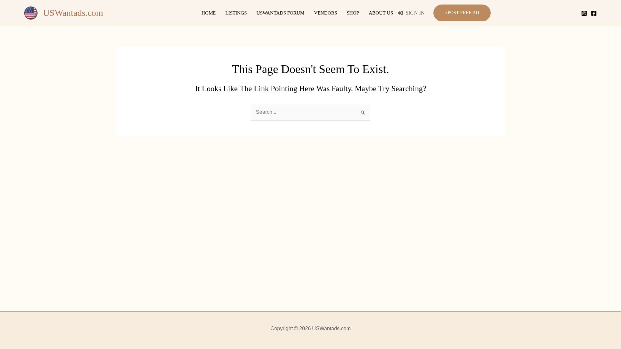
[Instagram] (584, 13)
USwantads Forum (280, 13)
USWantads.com (73, 13)
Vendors (325, 13)
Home (209, 13)
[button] (462, 13)
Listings (236, 13)
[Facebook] (594, 13)
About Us (381, 13)
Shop (353, 13)
